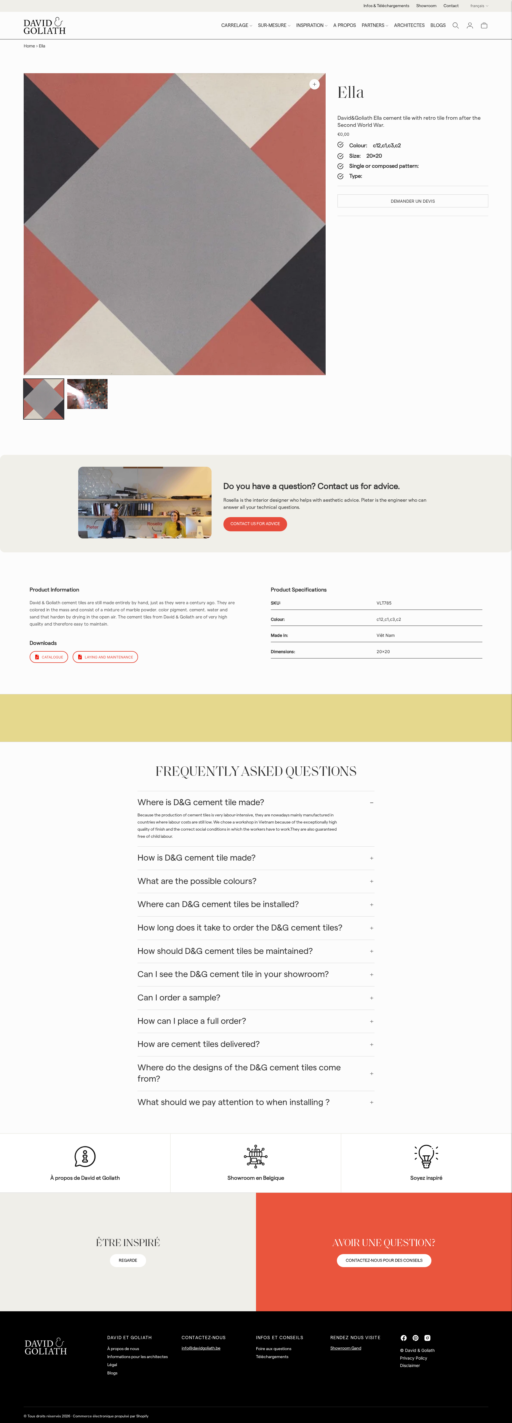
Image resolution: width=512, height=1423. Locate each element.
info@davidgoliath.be (201, 1348)
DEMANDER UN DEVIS (413, 201)
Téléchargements (272, 1357)
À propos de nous (123, 1349)
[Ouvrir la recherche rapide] (456, 25)
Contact (451, 6)
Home (29, 45)
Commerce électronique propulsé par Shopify (110, 1416)
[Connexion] (470, 25)
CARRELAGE (234, 25)
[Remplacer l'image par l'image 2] (87, 394)
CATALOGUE (52, 657)
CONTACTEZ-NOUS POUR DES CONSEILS (384, 1261)
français (477, 6)
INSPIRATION (310, 25)
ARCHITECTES (409, 25)
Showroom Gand (345, 1348)
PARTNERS (373, 25)
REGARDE (128, 1261)
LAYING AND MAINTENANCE (109, 657)
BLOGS (438, 25)
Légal (112, 1365)
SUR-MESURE (272, 25)
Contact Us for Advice (255, 524)
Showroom (426, 6)
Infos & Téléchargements (386, 6)
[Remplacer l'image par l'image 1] (44, 399)
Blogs (112, 1373)
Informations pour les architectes (137, 1357)
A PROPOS (344, 25)
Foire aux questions (273, 1349)
